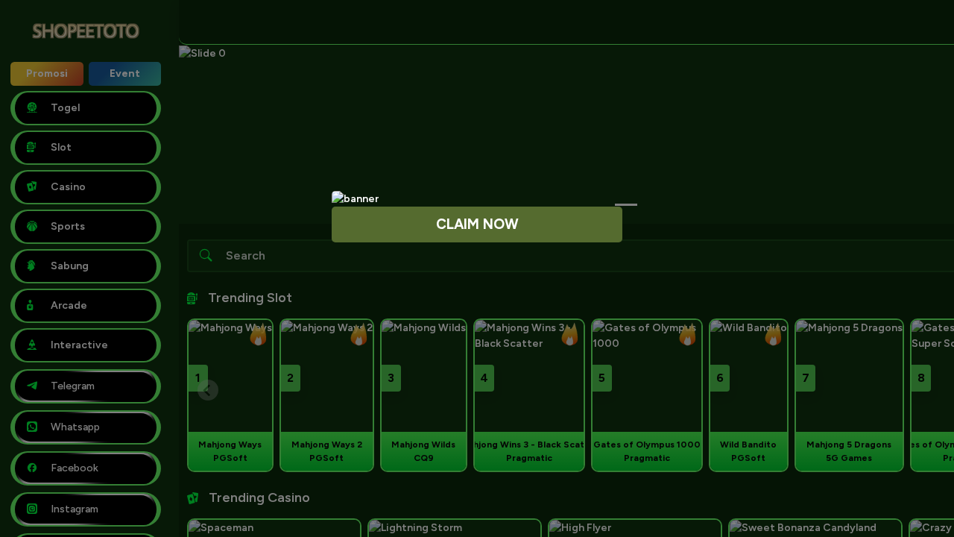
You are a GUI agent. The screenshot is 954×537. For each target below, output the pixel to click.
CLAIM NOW (477, 224)
